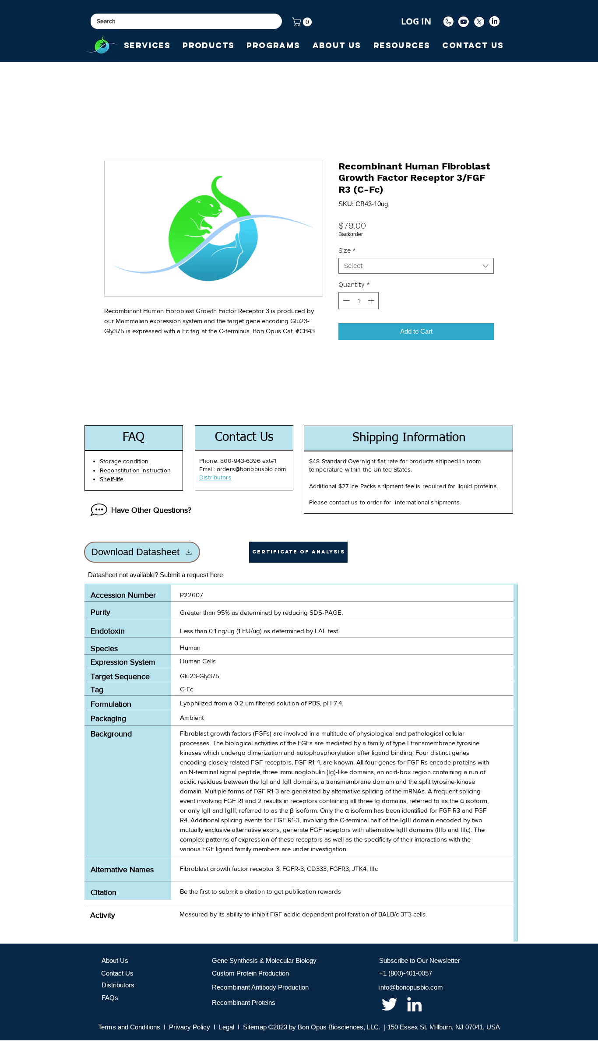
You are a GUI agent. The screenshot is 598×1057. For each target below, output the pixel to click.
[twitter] (389, 1004)
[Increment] (372, 300)
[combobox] (416, 266)
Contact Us (117, 973)
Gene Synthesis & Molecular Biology (264, 960)
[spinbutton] (359, 300)
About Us (115, 960)
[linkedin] (414, 1004)
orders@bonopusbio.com (251, 468)
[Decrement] (346, 300)
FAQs (110, 997)
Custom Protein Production (250, 973)
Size (347, 250)
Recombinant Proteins (243, 1002)
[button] (303, 22)
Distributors (118, 985)
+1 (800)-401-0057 (405, 973)
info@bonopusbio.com (411, 987)
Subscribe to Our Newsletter (419, 960)
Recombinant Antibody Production (260, 987)
